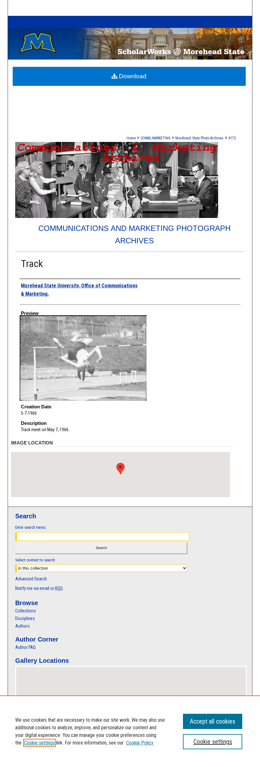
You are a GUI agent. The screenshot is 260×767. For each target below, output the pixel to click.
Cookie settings (39, 743)
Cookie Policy (139, 743)
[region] (130, 731)
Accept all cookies (212, 721)
